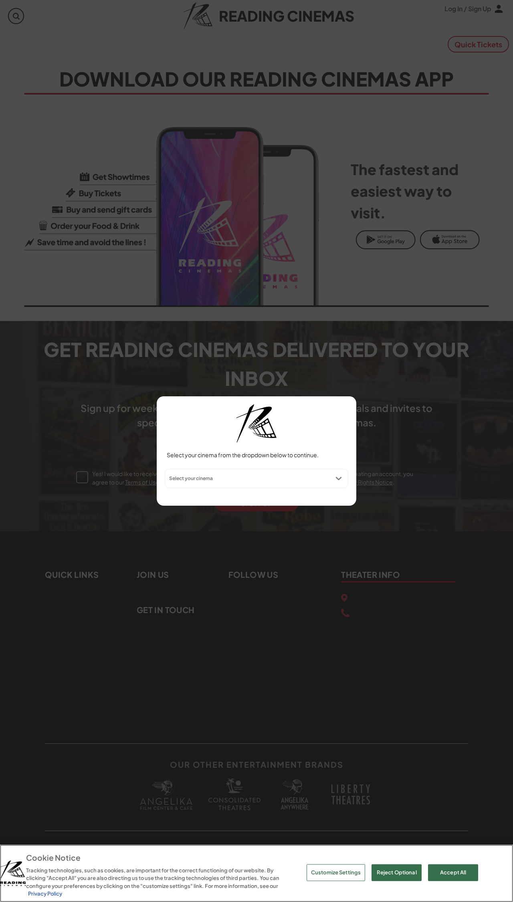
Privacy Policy (45, 893)
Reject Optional (397, 872)
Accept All (453, 872)
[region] (256, 873)
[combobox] (168, 478)
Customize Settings (336, 872)
